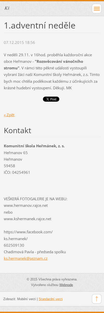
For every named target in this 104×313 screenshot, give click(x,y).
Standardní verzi (51, 299)
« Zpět (9, 114)
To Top (96, 299)
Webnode (66, 285)
